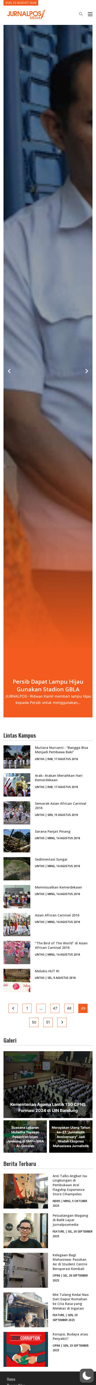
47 (55, 1008)
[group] (48, 371)
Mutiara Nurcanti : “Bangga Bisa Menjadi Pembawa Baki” (61, 749)
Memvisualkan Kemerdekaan (58, 887)
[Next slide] (87, 371)
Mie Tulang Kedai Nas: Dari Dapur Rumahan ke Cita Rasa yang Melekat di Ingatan (71, 1301)
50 (34, 1022)
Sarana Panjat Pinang (52, 831)
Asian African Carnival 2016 (57, 915)
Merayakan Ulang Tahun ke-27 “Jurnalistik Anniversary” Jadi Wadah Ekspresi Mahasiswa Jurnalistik (71, 1136)
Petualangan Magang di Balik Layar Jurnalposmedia (70, 1220)
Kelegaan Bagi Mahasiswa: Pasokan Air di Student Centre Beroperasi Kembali (70, 1262)
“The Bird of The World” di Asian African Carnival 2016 (61, 945)
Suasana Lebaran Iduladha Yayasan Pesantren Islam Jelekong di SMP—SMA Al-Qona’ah (25, 1136)
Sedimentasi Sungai (51, 859)
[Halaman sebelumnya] (13, 1008)
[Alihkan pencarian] (81, 14)
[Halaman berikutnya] (62, 1022)
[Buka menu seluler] (90, 14)
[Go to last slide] (9, 371)
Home (11, 1379)
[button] (87, 1376)
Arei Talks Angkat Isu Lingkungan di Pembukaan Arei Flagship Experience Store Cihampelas (70, 1185)
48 (69, 1008)
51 (48, 1022)
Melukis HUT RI (47, 971)
